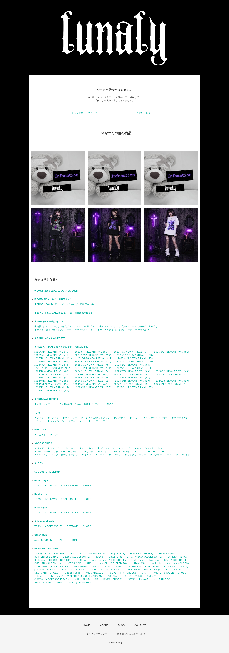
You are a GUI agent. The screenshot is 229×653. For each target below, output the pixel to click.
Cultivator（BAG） (178, 557)
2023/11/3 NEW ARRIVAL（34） (52, 390)
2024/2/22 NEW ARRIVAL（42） (91, 384)
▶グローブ (115, 454)
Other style (41, 535)
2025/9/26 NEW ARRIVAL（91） (95, 358)
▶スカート (40, 434)
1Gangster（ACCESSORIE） (50, 553)
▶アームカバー (156, 451)
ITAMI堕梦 (139, 563)
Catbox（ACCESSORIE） (77, 557)
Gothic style (41, 480)
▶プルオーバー (77, 421)
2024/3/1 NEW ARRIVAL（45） (51, 384)
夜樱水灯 (151, 576)
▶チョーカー (55, 448)
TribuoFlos (40, 576)
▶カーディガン (180, 418)
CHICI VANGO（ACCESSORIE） (145, 557)
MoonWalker (81, 566)
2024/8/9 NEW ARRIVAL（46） (173, 371)
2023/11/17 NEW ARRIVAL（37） (135, 387)
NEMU (107, 566)
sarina (177, 569)
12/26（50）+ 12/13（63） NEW (52, 368)
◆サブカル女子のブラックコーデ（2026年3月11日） (126, 329)
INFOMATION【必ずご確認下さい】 (53, 299)
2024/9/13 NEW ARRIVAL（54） (93, 371)
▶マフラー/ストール (161, 454)
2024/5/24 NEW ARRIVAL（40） (52, 377)
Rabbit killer (133, 569)
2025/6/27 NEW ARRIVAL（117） (93, 361)
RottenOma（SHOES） (157, 569)
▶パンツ (55, 434)
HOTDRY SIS (74, 563)
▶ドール (100, 454)
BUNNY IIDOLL (167, 553)
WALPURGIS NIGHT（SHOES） (85, 576)
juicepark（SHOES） (178, 563)
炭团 (76, 579)
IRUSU (89, 563)
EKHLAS (82, 560)
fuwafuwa (154, 560)
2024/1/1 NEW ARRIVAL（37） (171, 384)
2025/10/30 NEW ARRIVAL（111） (53, 358)
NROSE (120, 566)
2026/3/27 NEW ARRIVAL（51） (172, 352)
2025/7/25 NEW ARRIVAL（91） (52, 361)
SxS (144, 573)
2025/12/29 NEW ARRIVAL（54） (93, 355)
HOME (87, 625)
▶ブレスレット (106, 448)
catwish (100, 557)
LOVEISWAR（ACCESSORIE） (51, 566)
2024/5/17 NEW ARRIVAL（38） (93, 377)
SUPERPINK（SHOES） (123, 573)
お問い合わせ (143, 113)
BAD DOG (164, 579)
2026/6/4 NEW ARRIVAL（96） (92, 352)
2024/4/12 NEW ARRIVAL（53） (52, 381)
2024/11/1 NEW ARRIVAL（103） (135, 368)
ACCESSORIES (43, 443)
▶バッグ (39, 448)
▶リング (89, 451)
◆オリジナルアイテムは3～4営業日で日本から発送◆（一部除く (68, 404)
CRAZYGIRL (116, 557)
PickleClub (134, 566)
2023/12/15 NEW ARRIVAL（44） (53, 387)
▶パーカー (120, 418)
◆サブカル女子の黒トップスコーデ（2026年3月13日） (63, 329)
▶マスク (139, 451)
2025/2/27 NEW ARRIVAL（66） (133, 365)
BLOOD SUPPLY (97, 553)
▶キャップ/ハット (144, 448)
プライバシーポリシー (95, 634)
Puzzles (60, 582)
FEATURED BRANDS (46, 548)
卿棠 (96, 579)
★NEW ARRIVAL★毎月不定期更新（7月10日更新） (62, 347)
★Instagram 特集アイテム (48, 321)
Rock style (40, 494)
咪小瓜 (86, 579)
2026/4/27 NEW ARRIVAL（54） (132, 352)
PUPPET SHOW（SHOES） (106, 569)
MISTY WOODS (43, 582)
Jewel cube (155, 563)
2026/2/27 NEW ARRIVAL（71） (52, 355)
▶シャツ (39, 418)
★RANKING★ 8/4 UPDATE (49, 338)
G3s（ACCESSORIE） (176, 560)
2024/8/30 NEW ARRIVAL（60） (133, 371)
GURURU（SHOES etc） (48, 563)
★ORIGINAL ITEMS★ (46, 399)
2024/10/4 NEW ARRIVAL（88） (52, 371)
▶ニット (39, 421)
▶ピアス (86, 454)
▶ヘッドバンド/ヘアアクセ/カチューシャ (56, 454)
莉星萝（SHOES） (113, 579)
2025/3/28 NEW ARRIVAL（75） (93, 365)
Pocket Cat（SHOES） (176, 566)
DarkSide (39, 560)
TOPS (110, 404)
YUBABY (112, 576)
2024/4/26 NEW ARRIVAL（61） (133, 377)
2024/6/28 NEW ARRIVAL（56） (132, 374)
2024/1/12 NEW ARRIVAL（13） (132, 384)
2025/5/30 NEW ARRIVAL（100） (135, 361)
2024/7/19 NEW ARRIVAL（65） (91, 374)
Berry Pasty (77, 553)
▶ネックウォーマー (135, 454)
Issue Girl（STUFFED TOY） (114, 563)
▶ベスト (134, 418)
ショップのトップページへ (85, 113)
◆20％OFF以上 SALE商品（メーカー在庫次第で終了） (63, 313)
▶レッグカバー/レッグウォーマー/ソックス (57, 451)
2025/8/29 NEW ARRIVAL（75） (136, 358)
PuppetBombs (147, 579)
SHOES (38, 463)
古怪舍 (138, 576)
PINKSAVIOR (152, 566)
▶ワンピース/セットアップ (95, 418)
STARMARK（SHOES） (47, 573)
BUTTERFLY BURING (46, 557)
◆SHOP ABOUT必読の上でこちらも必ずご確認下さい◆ (64, 304)
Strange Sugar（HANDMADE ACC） (85, 573)
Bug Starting (118, 553)
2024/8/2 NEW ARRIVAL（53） (51, 374)
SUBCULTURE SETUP (47, 472)
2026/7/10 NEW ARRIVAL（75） (52, 352)
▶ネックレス (87, 448)
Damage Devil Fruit (80, 582)
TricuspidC (57, 576)
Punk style (40, 507)
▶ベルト (70, 448)
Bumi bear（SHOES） (142, 553)
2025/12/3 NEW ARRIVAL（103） (135, 355)
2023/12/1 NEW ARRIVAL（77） (94, 387)
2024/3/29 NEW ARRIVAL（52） (93, 381)
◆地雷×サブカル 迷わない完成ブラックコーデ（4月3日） (64, 326)
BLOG (121, 625)
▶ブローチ (124, 448)
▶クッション (183, 454)
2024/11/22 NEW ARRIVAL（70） (93, 368)
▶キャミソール (56, 421)
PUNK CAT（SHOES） (74, 569)
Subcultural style (44, 521)
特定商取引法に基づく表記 (131, 634)
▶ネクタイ (103, 451)
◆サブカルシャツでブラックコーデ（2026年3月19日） (128, 326)
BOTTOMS (40, 429)
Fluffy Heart (138, 560)
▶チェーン (164, 448)
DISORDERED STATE (61, 560)
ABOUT (104, 625)
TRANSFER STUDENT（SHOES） (169, 573)
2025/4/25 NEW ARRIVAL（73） (52, 365)
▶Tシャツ (53, 418)
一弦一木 (126, 576)
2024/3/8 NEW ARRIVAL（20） (173, 381)
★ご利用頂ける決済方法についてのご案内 (56, 290)
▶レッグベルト (122, 451)
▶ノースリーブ (97, 421)
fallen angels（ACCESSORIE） (109, 560)
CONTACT (140, 625)
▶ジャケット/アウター (156, 418)
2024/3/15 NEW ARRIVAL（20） (133, 381)
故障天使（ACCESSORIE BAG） (52, 579)
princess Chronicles (45, 569)
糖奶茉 (131, 579)
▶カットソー (70, 418)
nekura (96, 566)
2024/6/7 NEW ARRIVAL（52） (171, 374)
